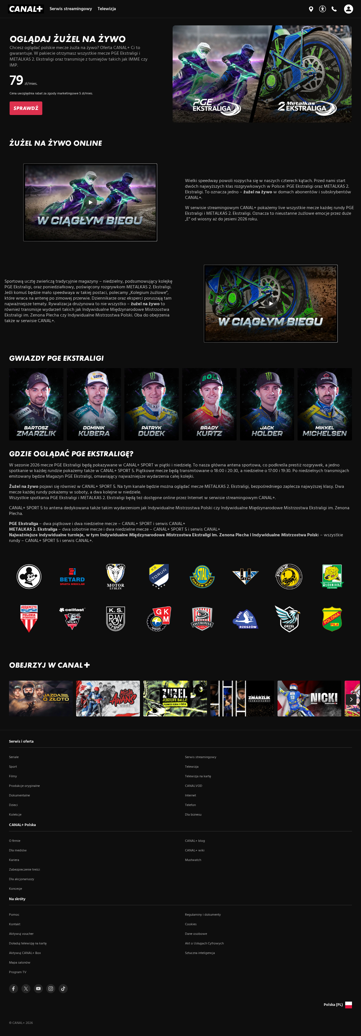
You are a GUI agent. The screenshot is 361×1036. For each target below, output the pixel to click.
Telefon (190, 805)
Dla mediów (18, 850)
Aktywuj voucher (21, 934)
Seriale (14, 757)
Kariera (14, 860)
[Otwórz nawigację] (348, 9)
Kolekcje (15, 815)
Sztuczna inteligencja (200, 953)
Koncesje (15, 889)
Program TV (18, 972)
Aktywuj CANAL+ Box (25, 953)
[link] (26, 108)
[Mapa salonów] (311, 9)
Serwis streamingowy (200, 757)
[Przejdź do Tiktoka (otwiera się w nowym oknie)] (63, 988)
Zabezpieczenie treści (24, 870)
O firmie (14, 841)
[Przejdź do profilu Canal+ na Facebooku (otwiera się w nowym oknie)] (13, 988)
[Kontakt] (334, 9)
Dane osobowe (196, 934)
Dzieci (13, 805)
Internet (190, 795)
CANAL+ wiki (194, 850)
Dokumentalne (19, 795)
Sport (13, 767)
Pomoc (14, 915)
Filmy (13, 776)
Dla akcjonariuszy (21, 879)
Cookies (191, 924)
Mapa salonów (19, 963)
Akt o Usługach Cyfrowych (204, 943)
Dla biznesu (193, 815)
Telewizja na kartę (198, 776)
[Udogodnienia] (322, 9)
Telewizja (192, 767)
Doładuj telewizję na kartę (28, 943)
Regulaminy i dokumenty (203, 915)
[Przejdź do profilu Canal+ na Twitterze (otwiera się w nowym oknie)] (25, 988)
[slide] (180, 74)
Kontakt (14, 924)
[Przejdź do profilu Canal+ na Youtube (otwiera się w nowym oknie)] (38, 988)
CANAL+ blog (195, 841)
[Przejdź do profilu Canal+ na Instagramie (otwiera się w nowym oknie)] (50, 988)
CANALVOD (193, 786)
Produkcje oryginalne (24, 786)
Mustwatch (193, 860)
